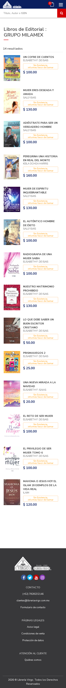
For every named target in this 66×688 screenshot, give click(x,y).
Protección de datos (33, 640)
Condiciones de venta (33, 633)
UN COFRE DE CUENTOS (38, 57)
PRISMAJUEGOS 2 (34, 353)
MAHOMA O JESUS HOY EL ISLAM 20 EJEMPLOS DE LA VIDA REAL (39, 485)
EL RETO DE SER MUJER (38, 416)
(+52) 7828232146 (33, 594)
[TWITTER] (30, 577)
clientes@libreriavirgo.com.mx (33, 600)
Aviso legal (33, 627)
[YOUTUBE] (36, 577)
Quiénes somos (33, 660)
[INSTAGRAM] (42, 577)
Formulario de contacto (33, 607)
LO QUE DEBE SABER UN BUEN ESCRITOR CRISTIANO (38, 323)
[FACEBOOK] (23, 577)
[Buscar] (61, 13)
